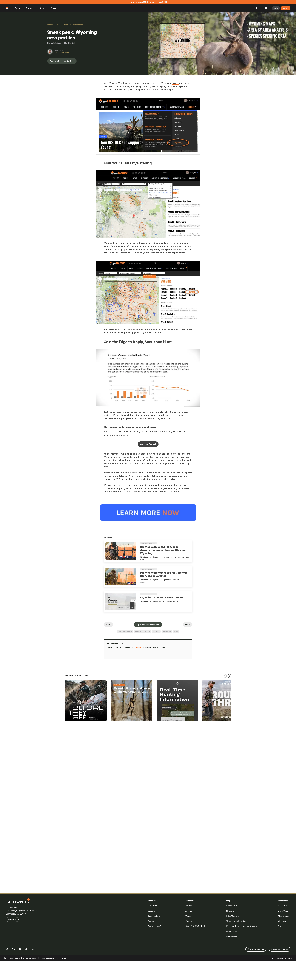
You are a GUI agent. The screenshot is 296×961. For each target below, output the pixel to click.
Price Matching (232, 916)
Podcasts (189, 921)
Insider (175, 83)
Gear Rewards (284, 906)
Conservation (154, 916)
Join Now (285, 8)
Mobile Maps (283, 916)
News (176, 631)
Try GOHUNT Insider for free (62, 61)
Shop (228, 901)
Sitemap (290, 958)
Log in (276, 8)
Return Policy (232, 906)
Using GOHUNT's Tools (195, 926)
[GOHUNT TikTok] (26, 949)
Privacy (272, 958)
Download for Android (280, 949)
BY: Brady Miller (62, 52)
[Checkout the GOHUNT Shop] (265, 8)
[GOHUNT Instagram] (13, 949)
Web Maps (282, 921)
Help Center (283, 901)
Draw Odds (283, 911)
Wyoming (166, 631)
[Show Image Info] (293, 72)
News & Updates (61, 25)
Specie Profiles (142, 631)
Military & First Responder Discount (241, 926)
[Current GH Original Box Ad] (86, 700)
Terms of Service (281, 958)
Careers (151, 911)
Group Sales (231, 931)
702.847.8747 (12, 907)
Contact (151, 921)
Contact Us (13, 919)
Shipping (230, 911)
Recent (50, 25)
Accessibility (231, 936)
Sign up (138, 647)
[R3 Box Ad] (223, 700)
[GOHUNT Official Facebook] (7, 949)
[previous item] (225, 676)
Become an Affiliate (156, 926)
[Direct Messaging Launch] (177, 700)
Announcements (76, 25)
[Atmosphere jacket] (131, 700)
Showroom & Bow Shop (236, 921)
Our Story (152, 906)
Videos (188, 916)
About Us (152, 901)
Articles (188, 911)
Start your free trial (148, 444)
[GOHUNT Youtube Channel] (19, 949)
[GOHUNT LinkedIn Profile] (32, 949)
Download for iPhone (257, 949)
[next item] (229, 676)
